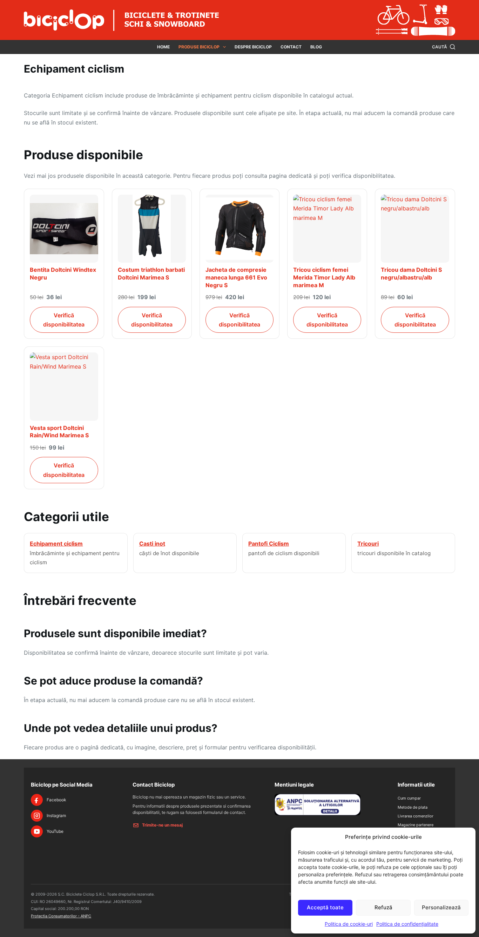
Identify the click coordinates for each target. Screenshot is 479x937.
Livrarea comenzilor (415, 816)
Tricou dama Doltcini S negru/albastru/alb (411, 273)
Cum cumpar (409, 798)
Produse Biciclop (199, 46)
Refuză (383, 907)
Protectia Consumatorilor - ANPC (61, 916)
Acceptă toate (325, 907)
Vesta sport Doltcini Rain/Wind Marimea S (59, 431)
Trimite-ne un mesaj (162, 825)
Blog (316, 46)
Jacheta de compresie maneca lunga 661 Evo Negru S (236, 277)
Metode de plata (412, 807)
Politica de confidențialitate (407, 924)
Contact (291, 46)
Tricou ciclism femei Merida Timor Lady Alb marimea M (324, 277)
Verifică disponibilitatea (64, 320)
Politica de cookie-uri (349, 924)
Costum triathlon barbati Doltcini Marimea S (151, 273)
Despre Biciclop (253, 46)
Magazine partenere (415, 824)
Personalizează (441, 907)
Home (163, 46)
